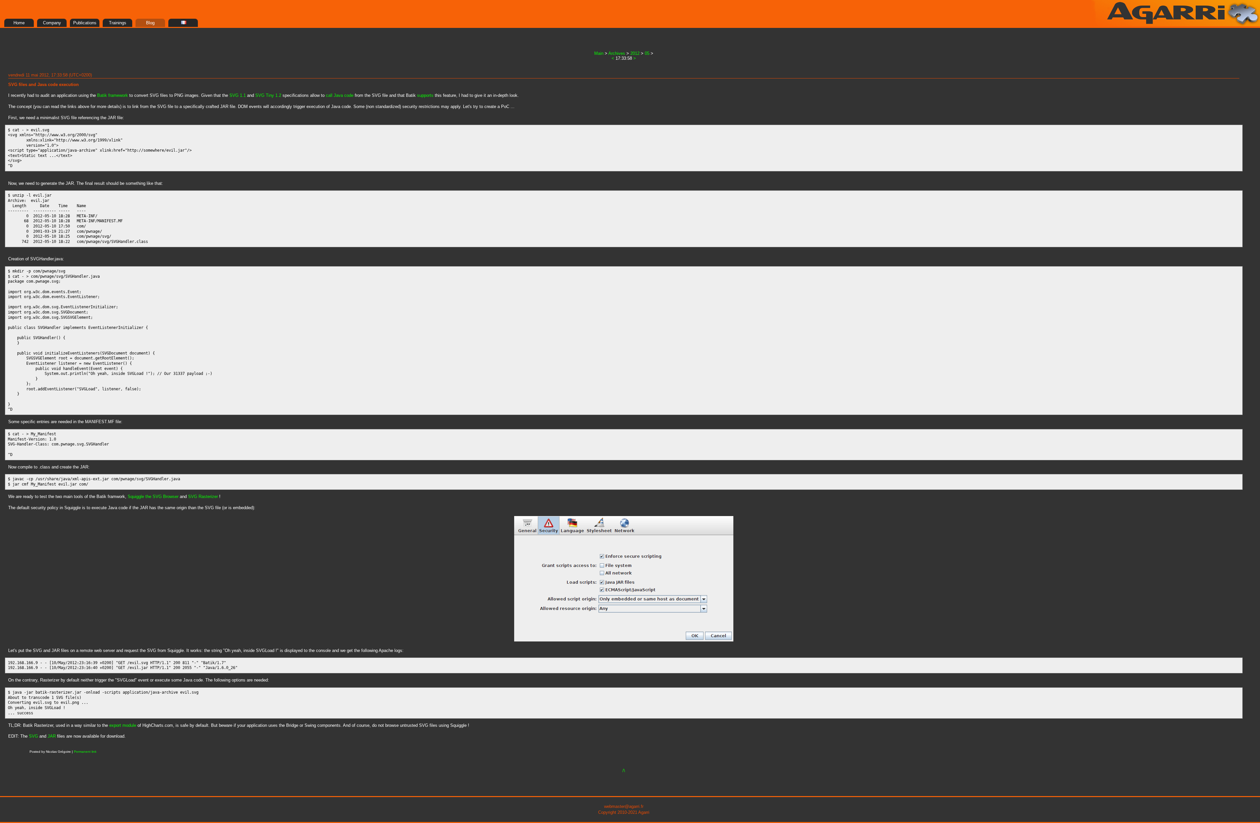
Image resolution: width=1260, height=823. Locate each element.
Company (52, 22)
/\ (623, 770)
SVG (33, 736)
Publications (84, 22)
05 (647, 53)
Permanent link (85, 751)
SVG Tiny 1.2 (268, 95)
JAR (52, 736)
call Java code (339, 95)
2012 (635, 53)
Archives (616, 53)
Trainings (117, 22)
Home (19, 22)
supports (425, 95)
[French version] (183, 23)
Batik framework (112, 95)
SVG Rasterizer (203, 496)
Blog (150, 22)
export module (122, 725)
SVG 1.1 (237, 95)
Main (598, 53)
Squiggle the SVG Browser (153, 496)
